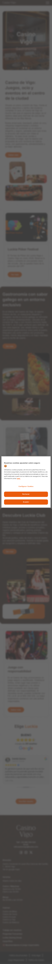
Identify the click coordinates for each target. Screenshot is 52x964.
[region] (26, 482)
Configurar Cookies (26, 486)
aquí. (18, 478)
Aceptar (26, 502)
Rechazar (26, 494)
